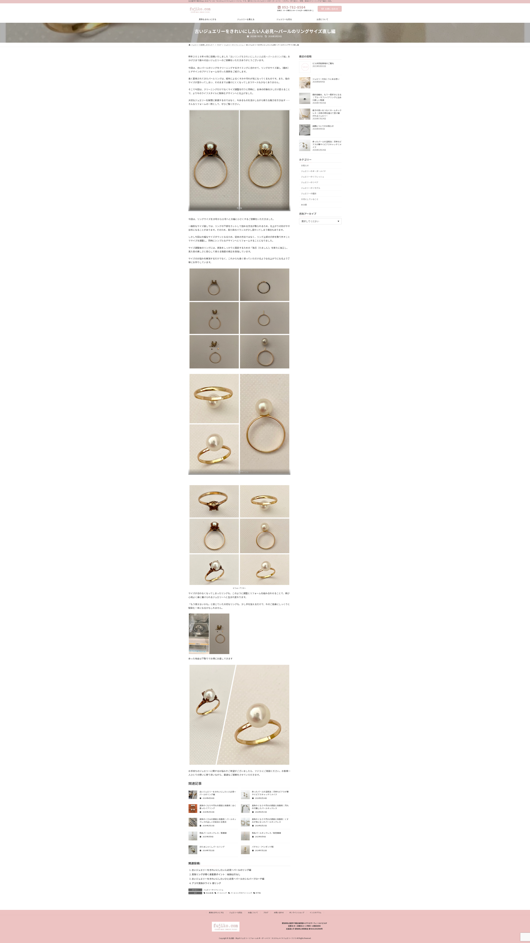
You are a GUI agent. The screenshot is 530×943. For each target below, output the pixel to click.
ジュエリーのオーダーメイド (313, 171)
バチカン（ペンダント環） (263, 846)
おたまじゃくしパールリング (212, 846)
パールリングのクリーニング (241, 893)
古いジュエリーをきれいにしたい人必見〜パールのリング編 (221, 870)
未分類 (304, 204)
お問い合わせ (331, 8)
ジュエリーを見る (235, 912)
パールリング (222, 893)
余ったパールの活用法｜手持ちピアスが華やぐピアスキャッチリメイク (270, 793)
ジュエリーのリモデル (310, 188)
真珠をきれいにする (216, 912)
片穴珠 (258, 893)
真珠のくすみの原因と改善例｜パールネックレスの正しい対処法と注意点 (217, 820)
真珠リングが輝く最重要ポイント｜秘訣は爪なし (216, 874)
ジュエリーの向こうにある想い (325, 79)
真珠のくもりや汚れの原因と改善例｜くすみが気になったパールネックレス (270, 820)
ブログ (265, 912)
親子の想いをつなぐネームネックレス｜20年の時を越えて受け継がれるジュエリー (326, 113)
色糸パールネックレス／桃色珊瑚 (266, 833)
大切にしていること (309, 199)
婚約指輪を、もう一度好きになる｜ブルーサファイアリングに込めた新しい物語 (326, 97)
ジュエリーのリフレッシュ (213, 889)
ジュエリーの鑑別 (308, 193)
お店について (253, 912)
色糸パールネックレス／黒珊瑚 (212, 833)
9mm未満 (209, 893)
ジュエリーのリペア (309, 182)
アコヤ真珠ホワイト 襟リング (206, 883)
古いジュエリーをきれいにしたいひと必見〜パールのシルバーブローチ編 (228, 878)
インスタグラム (315, 912)
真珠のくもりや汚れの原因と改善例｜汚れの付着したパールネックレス (270, 807)
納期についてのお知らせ (323, 126)
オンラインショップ (296, 912)
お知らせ (305, 165)
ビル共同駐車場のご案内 (323, 63)
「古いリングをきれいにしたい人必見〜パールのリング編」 (258, 56)
